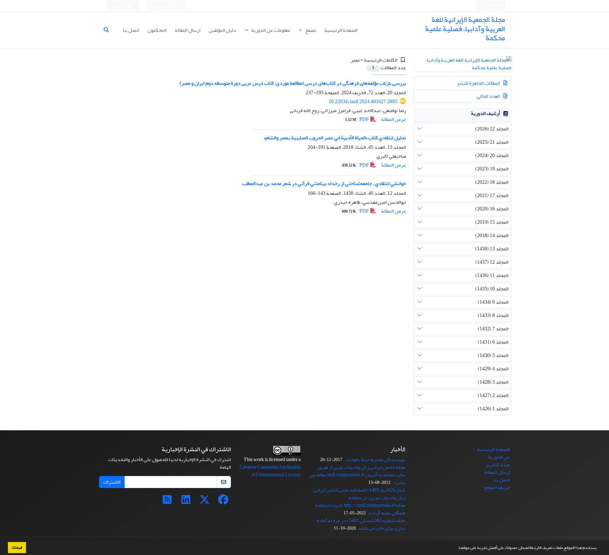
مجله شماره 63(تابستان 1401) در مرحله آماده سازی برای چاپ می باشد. (361, 524)
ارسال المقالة (187, 30)
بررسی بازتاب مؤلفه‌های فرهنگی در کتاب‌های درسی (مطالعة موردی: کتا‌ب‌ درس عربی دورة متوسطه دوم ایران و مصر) (293, 83)
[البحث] (109, 30)
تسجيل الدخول (164, 6)
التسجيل (120, 6)
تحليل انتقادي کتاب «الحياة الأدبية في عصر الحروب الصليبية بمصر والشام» (335, 137)
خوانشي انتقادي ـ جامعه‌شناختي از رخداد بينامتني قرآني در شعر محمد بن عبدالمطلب (324, 183)
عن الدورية (499, 457)
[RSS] (167, 501)
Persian (488, 6)
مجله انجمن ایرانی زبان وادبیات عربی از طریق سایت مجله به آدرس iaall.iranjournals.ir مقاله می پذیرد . (357, 474)
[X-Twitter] (204, 501)
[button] (456, 548)
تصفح (310, 30)
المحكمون (157, 30)
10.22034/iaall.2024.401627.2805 (363, 101)
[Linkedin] (185, 501)
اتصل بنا (131, 30)
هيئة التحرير (497, 464)
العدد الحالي (489, 96)
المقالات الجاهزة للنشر (479, 83)
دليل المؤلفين (222, 30)
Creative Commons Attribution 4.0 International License (270, 470)
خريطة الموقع (497, 487)
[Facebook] (223, 501)
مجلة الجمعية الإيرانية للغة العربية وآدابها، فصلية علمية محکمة (465, 28)
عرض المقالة (393, 119)
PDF (357, 119)
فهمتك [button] (17, 547)
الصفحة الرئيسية (340, 30)
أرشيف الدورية (485, 113)
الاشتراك (112, 482)
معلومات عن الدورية (270, 30)
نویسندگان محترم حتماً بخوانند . (374, 459)
